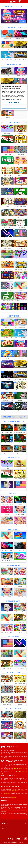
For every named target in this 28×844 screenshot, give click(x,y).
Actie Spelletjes (13, 529)
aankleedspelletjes (7, 793)
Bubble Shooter (14, 773)
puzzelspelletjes (11, 790)
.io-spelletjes (24, 790)
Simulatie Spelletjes (13, 565)
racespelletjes (13, 797)
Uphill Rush (6, 769)
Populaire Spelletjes (14, 122)
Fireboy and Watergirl (18, 768)
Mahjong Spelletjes (13, 673)
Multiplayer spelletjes (13, 601)
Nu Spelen (22, 21)
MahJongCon (21, 771)
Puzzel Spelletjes (13, 457)
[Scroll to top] (25, 838)
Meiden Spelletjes (13, 493)
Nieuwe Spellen (14, 316)
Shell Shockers (7, 773)
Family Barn (10, 779)
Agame (7, 814)
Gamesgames (11, 814)
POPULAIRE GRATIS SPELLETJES (14, 417)
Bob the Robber (12, 769)
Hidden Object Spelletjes (13, 708)
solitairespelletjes (17, 790)
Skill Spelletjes (13, 637)
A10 (14, 814)
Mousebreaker (19, 814)
